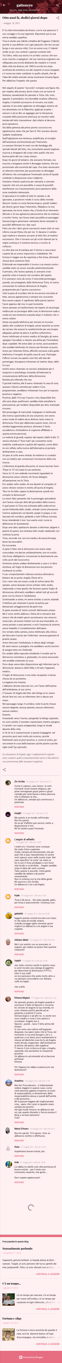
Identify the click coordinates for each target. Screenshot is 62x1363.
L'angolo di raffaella (24, 839)
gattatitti (18, 913)
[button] (58, 18)
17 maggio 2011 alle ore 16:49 (34, 961)
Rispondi (19, 807)
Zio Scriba (19, 781)
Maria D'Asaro (21, 1128)
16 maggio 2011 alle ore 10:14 (35, 813)
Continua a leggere (48, 1274)
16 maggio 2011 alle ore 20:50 (37, 914)
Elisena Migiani (22, 997)
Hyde (17, 895)
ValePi (17, 960)
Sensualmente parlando (17, 1248)
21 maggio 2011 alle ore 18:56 (32, 1162)
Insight (17, 813)
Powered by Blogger (33, 1357)
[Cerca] (58, 6)
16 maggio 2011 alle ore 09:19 (38, 781)
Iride (16, 1162)
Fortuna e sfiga (11, 1318)
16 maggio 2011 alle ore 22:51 (42, 940)
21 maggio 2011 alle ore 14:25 (33, 1147)
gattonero (25, 5)
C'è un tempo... (11, 1283)
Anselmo (18, 1080)
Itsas (16, 1147)
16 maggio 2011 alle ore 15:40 (33, 895)
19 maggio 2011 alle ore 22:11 (42, 1129)
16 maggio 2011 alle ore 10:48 (28, 842)
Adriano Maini (21, 940)
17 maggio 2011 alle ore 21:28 (43, 998)
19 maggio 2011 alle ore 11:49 (37, 1081)
